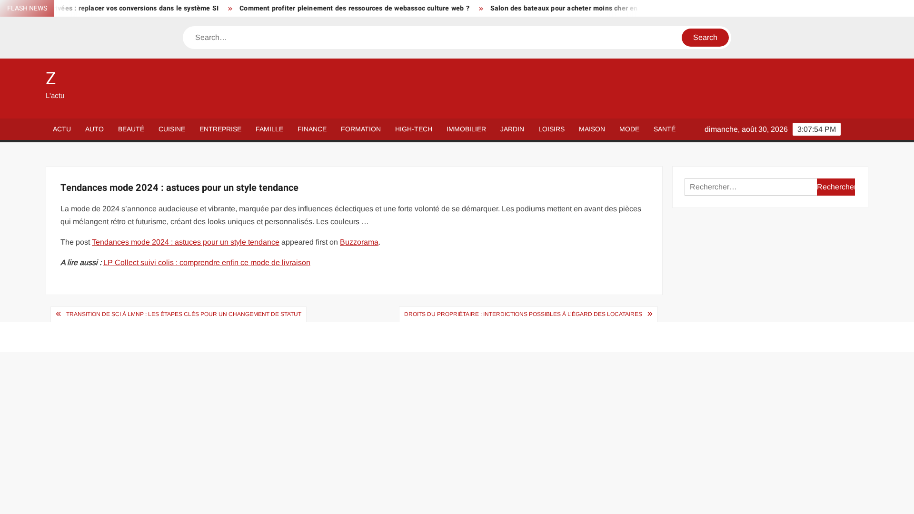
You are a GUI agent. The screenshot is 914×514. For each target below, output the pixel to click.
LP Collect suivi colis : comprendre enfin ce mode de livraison (206, 262)
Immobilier (466, 129)
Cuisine (172, 129)
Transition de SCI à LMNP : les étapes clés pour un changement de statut (183, 314)
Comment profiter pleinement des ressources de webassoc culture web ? (342, 8)
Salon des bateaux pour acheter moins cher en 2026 (560, 8)
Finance (312, 129)
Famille (269, 129)
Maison (592, 129)
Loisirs (551, 129)
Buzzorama (359, 242)
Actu (62, 129)
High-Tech (413, 129)
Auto (94, 129)
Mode (629, 129)
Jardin (512, 129)
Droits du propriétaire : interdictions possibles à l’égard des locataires (523, 314)
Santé (665, 129)
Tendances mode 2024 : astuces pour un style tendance (185, 242)
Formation (361, 129)
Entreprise (220, 129)
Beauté (131, 129)
